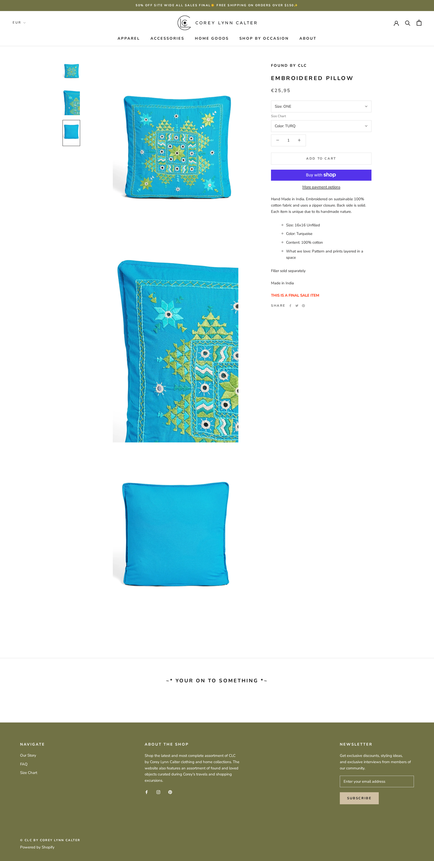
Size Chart (278, 116)
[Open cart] (419, 23)
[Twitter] (296, 305)
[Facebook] (290, 305)
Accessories (167, 38)
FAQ (24, 764)
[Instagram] (158, 792)
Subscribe (359, 798)
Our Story (28, 755)
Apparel (129, 38)
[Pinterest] (303, 305)
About (307, 38)
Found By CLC (289, 65)
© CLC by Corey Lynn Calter (50, 840)
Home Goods (212, 38)
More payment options (321, 186)
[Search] (407, 22)
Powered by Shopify (37, 847)
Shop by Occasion (264, 38)
